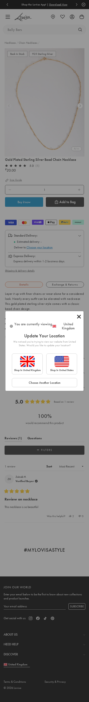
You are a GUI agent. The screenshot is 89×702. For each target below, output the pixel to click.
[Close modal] (79, 316)
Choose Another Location (44, 383)
